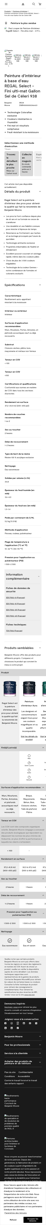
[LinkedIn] (12, 1028)
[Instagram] (12, 1023)
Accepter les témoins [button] (32, 1220)
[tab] (8, 58)
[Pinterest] (30, 1023)
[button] (34, 4)
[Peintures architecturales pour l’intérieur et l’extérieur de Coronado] (16, 1143)
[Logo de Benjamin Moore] (23, 4)
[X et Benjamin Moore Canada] (36, 1023)
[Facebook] (5, 1023)
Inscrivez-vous (11, 1007)
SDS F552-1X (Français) (15, 604)
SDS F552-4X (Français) (16, 616)
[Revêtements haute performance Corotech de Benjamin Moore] (16, 1100)
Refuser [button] (13, 1220)
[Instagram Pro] (18, 1023)
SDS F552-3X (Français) (15, 610)
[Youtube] (24, 1023)
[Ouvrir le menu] (6, 4)
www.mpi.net (29, 995)
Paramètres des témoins (15, 1213)
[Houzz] (5, 1028)
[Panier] (40, 4)
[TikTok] (18, 1028)
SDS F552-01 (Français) (15, 597)
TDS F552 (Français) (14, 631)
